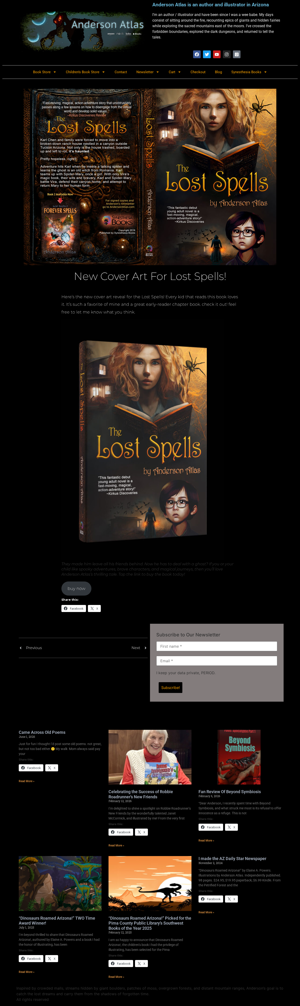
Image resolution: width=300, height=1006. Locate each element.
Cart (172, 72)
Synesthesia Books (246, 72)
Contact (121, 72)
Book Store (42, 72)
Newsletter (145, 72)
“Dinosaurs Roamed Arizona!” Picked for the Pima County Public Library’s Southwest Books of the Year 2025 (150, 923)
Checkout (198, 72)
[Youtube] (217, 54)
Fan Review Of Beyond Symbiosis (230, 791)
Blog (218, 72)
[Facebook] (197, 54)
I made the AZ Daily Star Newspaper (232, 858)
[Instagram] (226, 54)
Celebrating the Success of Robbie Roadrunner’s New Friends (141, 794)
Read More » (26, 781)
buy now (76, 588)
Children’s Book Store (82, 72)
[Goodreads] (236, 54)
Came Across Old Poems (42, 732)
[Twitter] (206, 54)
